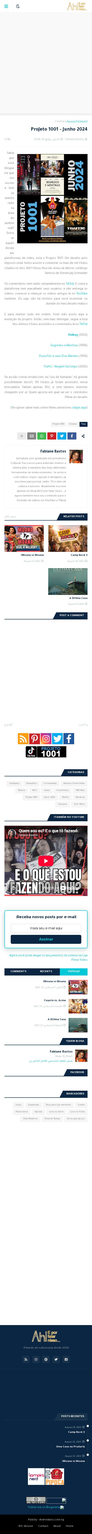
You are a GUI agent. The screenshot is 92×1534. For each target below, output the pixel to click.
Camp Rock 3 (79, 555)
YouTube (82, 294)
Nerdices (80, 797)
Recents (46, 971)
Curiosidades (50, 783)
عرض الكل (10, 516)
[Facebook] (71, 436)
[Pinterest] (51, 436)
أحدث (82, 725)
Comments (18, 971)
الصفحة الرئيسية (77, 121)
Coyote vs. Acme (55, 1000)
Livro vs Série (56, 1112)
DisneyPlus (31, 783)
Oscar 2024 (49, 797)
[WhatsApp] (41, 436)
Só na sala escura (76, 1119)
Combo (81, 1105)
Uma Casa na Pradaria (70, 1447)
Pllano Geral (22, 1112)
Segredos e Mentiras (64, 345)
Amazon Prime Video (74, 783)
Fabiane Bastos (53, 452)
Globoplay (14, 783)
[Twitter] (61, 436)
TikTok (70, 284)
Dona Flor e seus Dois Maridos (59, 356)
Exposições (33, 1105)
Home (69, 1526)
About (57, 1526)
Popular (73, 971)
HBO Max (80, 790)
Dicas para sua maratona (58, 1105)
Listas (47, 790)
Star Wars (79, 804)
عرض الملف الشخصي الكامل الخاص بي (51, 1061)
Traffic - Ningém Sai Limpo (61, 367)
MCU (34, 790)
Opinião (38, 1112)
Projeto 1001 (58, 424)
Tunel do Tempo (52, 1119)
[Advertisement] (46, 63)
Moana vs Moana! (32, 555)
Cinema (60, 121)
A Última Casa (78, 598)
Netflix (65, 797)
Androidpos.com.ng (51, 1520)
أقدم (9, 725)
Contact (43, 1526)
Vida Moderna (30, 1119)
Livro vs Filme (77, 1112)
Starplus (62, 804)
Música (21, 790)
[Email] (31, 436)
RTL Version (26, 1526)
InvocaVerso (62, 790)
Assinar (46, 939)
